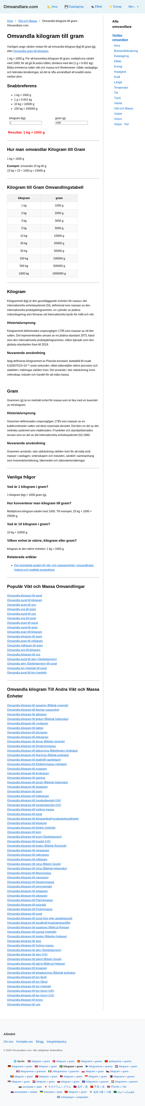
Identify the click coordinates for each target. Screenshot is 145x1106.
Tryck (117, 98)
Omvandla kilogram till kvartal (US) (29, 841)
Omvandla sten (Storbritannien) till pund (32, 663)
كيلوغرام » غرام (126, 1092)
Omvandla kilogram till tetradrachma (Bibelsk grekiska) (41, 972)
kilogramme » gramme (33, 1071)
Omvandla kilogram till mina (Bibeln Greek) (34, 864)
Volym (118, 118)
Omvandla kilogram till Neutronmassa (30, 882)
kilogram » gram (41, 1061)
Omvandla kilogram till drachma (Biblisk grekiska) (38, 755)
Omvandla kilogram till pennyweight (29, 886)
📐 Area (52, 6)
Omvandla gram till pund (22, 622)
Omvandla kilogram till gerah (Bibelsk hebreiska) (37, 782)
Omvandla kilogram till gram (24, 636)
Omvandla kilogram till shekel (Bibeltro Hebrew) (37, 936)
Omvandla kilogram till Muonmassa (29, 873)
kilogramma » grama (100, 1066)
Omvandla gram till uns (21, 604)
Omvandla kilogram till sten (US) (27, 954)
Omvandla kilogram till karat (24, 814)
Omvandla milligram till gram (25, 645)
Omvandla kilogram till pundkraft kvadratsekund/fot (38, 922)
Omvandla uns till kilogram (23, 649)
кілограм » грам (53, 1092)
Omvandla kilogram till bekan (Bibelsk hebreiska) (37, 719)
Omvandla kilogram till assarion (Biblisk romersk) (37, 705)
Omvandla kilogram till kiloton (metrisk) (31, 827)
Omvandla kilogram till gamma (26, 777)
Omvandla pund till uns (21, 613)
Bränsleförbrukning (126, 50)
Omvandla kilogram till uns (23, 654)
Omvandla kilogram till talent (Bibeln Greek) (34, 959)
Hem (10, 20)
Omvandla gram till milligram (25, 640)
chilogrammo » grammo (65, 1071)
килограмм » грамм (26, 1092)
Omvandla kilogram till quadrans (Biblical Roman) (38, 927)
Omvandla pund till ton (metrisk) (27, 672)
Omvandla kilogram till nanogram (27, 877)
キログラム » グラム (59, 1086)
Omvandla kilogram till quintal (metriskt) (31, 931)
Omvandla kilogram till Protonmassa (29, 909)
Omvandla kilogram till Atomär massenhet (33, 709)
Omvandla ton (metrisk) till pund (27, 668)
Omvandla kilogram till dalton (25, 728)
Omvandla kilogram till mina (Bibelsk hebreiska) (37, 868)
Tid (116, 92)
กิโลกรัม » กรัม (118, 1086)
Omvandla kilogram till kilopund (27, 823)
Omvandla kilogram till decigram (27, 732)
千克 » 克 (99, 1086)
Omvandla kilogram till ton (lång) (27, 981)
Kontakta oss (24, 1041)
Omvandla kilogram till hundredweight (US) (34, 805)
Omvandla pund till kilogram (24, 600)
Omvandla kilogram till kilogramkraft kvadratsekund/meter (43, 818)
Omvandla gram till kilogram (30, 51)
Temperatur (121, 87)
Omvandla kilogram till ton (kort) (27, 977)
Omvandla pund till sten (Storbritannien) (32, 659)
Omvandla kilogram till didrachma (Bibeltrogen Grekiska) (42, 750)
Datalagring (121, 56)
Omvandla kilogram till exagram (27, 768)
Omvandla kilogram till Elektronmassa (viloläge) (37, 764)
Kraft (117, 76)
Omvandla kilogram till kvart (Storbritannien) (34, 836)
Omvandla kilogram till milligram (27, 859)
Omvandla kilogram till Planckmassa (30, 900)
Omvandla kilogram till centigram (27, 723)
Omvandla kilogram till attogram (27, 714)
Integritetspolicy (56, 1041)
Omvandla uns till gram (21, 609)
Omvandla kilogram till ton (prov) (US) (30, 995)
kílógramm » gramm (97, 1081)
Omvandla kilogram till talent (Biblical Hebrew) (36, 963)
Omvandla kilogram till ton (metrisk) (29, 986)
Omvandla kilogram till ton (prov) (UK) (30, 990)
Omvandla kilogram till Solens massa (30, 945)
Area (117, 45)
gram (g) (60, 118)
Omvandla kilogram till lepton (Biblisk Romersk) (36, 845)
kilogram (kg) (17, 118)
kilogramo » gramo (91, 1061)
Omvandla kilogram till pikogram (27, 895)
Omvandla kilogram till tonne (25, 999)
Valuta (118, 103)
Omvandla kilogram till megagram (28, 850)
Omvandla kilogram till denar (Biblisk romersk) (36, 741)
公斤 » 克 (82, 1086)
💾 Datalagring (74, 6)
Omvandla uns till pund (21, 618)
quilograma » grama (120, 1061)
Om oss (8, 1041)
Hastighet (120, 71)
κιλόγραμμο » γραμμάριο (74, 1097)
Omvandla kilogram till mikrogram (28, 854)
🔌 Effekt (96, 6)
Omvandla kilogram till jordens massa (30, 809)
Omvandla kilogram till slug (24, 941)
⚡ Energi (115, 6)
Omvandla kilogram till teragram (27, 968)
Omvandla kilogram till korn (24, 832)
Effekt (117, 61)
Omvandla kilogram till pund (24, 595)
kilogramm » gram (22, 1066)
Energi (118, 66)
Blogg (40, 1041)
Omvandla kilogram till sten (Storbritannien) (34, 950)
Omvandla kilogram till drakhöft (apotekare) (34, 759)
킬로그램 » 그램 (102, 1092)
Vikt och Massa (27, 20)
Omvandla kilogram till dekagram (27, 737)
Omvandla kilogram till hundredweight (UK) (34, 800)
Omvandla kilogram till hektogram (28, 796)
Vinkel (118, 113)
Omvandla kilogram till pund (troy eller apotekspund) (39, 918)
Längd (118, 82)
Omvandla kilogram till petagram (27, 891)
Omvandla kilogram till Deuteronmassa (31, 746)
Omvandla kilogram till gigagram (27, 786)
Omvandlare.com (21, 6)
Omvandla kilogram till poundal (26, 904)
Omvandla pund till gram (22, 627)
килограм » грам (32, 1086)
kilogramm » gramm (126, 1081)
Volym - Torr (121, 124)
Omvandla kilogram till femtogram (28, 773)
